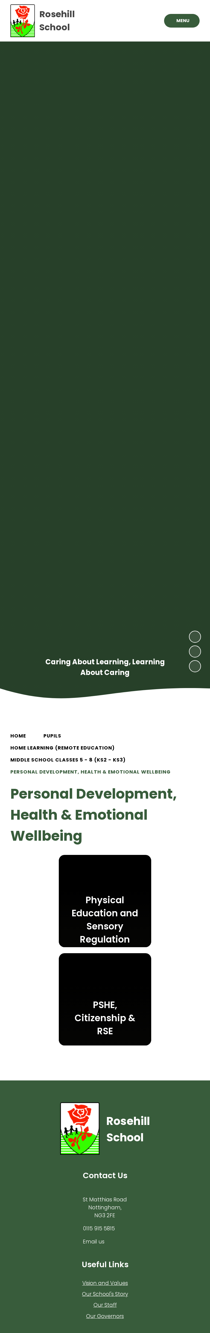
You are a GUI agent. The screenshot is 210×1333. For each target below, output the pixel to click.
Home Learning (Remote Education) (62, 748)
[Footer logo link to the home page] (80, 1129)
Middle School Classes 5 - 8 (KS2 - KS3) (68, 760)
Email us (93, 1241)
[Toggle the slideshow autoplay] (195, 666)
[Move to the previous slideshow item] (195, 651)
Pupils (52, 736)
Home (18, 736)
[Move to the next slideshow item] (195, 637)
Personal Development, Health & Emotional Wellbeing (90, 772)
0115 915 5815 (99, 1228)
